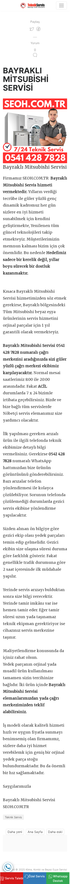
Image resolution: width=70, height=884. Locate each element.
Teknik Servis (13, 817)
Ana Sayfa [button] (35, 832)
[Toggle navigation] (61, 5)
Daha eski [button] (55, 832)
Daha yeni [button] (15, 832)
